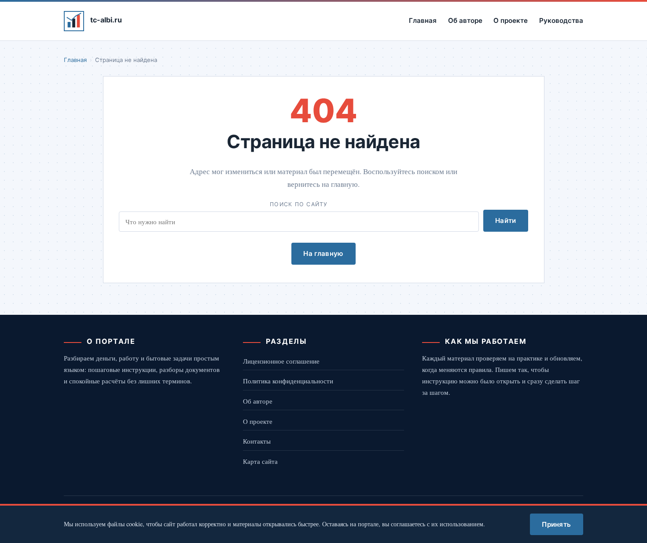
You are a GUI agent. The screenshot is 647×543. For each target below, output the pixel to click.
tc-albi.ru (106, 19)
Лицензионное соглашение (281, 361)
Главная (423, 20)
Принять (556, 524)
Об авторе (465, 20)
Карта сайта (260, 461)
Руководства (561, 20)
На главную (323, 253)
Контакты (257, 441)
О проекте (510, 20)
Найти (505, 220)
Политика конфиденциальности (288, 380)
